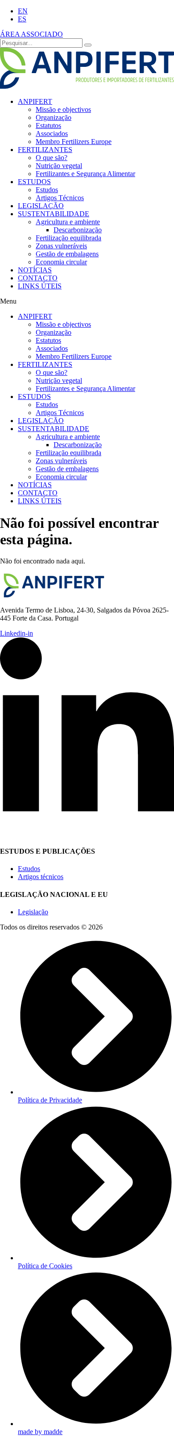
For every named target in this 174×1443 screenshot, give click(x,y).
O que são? (51, 157)
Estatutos (48, 125)
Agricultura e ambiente (68, 222)
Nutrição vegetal (59, 165)
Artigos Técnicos (60, 197)
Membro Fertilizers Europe (74, 141)
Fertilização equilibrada (68, 238)
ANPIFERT (35, 101)
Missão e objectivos (63, 109)
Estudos (47, 189)
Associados (52, 133)
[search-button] (87, 45)
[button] (87, 301)
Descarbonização (78, 230)
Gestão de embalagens (67, 254)
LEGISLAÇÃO (41, 206)
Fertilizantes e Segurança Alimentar (85, 173)
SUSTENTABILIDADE (53, 214)
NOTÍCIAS (35, 270)
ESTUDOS (34, 181)
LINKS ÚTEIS (40, 286)
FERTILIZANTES (45, 149)
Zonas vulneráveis (61, 246)
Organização (53, 117)
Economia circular (61, 262)
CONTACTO (38, 278)
